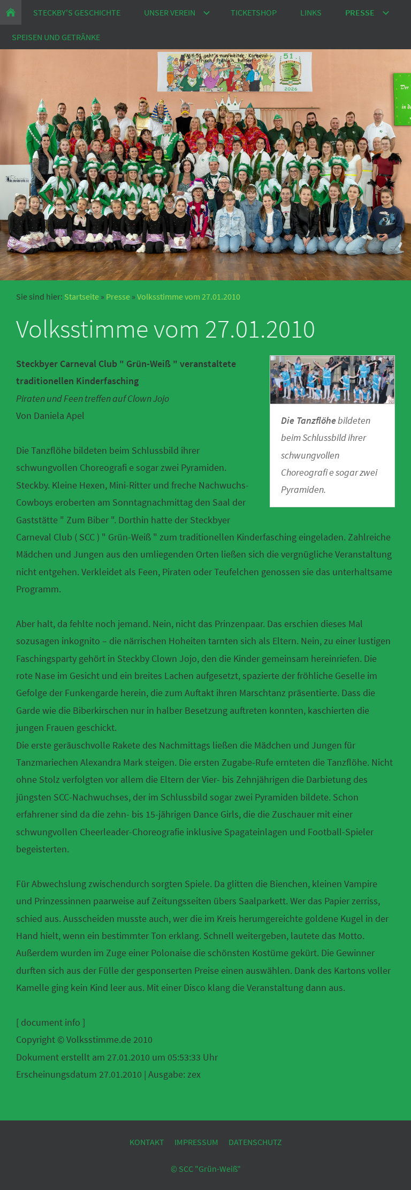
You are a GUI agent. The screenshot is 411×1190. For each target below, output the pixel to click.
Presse (118, 296)
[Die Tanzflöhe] (332, 380)
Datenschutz (255, 1141)
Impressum (196, 1141)
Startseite (81, 296)
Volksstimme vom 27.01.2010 (188, 296)
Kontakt (147, 1141)
